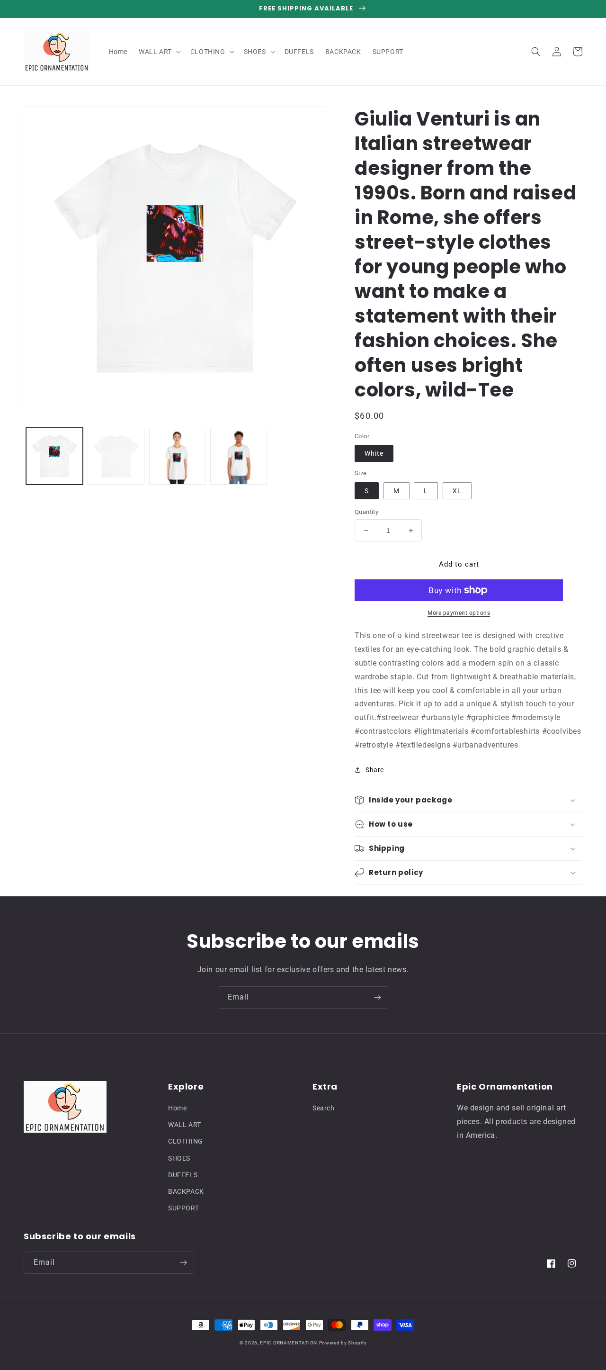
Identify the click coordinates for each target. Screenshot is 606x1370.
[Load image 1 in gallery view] (54, 456)
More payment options (459, 613)
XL (457, 491)
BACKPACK (186, 1191)
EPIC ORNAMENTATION (288, 1342)
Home (177, 1108)
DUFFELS (182, 1175)
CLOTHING (185, 1141)
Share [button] (374, 770)
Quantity (366, 511)
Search (323, 1108)
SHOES (179, 1158)
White (374, 453)
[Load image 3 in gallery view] (177, 456)
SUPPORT (183, 1208)
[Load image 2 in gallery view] (116, 456)
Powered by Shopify (343, 1342)
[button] (159, 52)
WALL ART (184, 1124)
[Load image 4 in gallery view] (238, 456)
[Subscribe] (377, 997)
